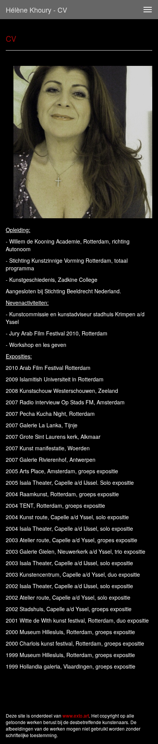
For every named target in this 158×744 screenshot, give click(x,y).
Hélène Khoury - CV (36, 10)
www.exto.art (76, 715)
